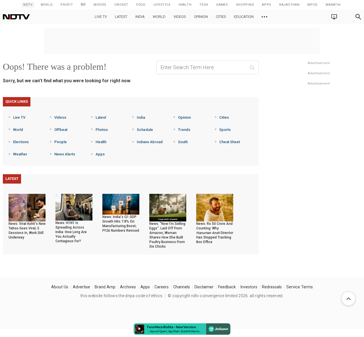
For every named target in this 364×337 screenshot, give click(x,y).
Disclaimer (204, 287)
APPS (266, 5)
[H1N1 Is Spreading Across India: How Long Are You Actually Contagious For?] (73, 207)
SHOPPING (245, 5)
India (140, 17)
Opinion (201, 17)
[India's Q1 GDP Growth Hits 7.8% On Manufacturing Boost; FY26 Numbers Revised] (120, 204)
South (183, 142)
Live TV (101, 17)
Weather (20, 154)
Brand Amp (105, 287)
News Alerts (64, 154)
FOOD (141, 5)
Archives (128, 287)
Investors (248, 287)
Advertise (81, 287)
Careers (161, 287)
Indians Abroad (150, 142)
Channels (181, 287)
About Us (59, 287)
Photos (102, 130)
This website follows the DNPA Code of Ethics (121, 296)
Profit (67, 5)
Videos (179, 17)
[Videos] (264, 17)
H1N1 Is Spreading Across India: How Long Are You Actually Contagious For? (71, 232)
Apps (100, 154)
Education (244, 17)
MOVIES (100, 5)
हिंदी (83, 5)
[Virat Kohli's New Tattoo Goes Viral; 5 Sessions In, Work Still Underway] (27, 207)
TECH (203, 5)
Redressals (272, 287)
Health (101, 142)
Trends (184, 130)
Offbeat (60, 130)
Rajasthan (289, 5)
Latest (121, 17)
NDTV (28, 5)
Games (222, 5)
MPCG (312, 5)
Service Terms (299, 287)
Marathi (333, 5)
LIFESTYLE (162, 5)
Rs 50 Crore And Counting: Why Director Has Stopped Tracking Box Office (214, 233)
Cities (221, 17)
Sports (225, 130)
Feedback (227, 287)
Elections (21, 142)
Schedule (145, 130)
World (47, 5)
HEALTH (185, 5)
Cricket (121, 5)
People (60, 142)
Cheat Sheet (229, 142)
